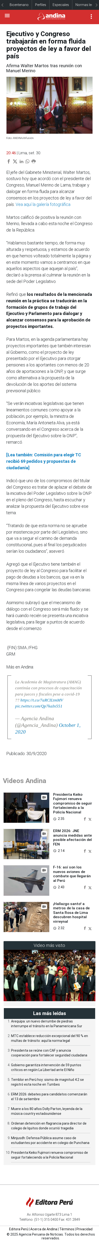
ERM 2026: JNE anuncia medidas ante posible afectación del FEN (72, 837)
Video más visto (49, 945)
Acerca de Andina (43, 1229)
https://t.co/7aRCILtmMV (41, 700)
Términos (66, 1229)
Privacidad (84, 1229)
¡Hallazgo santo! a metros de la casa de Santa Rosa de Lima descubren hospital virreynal (71, 913)
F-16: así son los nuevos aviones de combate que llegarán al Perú (72, 874)
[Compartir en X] (90, 818)
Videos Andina (24, 781)
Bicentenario (19, 5)
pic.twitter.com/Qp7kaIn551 (38, 706)
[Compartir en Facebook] (85, 818)
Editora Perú (18, 1229)
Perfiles (40, 5)
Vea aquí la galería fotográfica (43, 204)
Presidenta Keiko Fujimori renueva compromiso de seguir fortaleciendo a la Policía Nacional (72, 803)
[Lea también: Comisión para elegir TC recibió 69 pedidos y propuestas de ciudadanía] (43, 461)
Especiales (61, 5)
